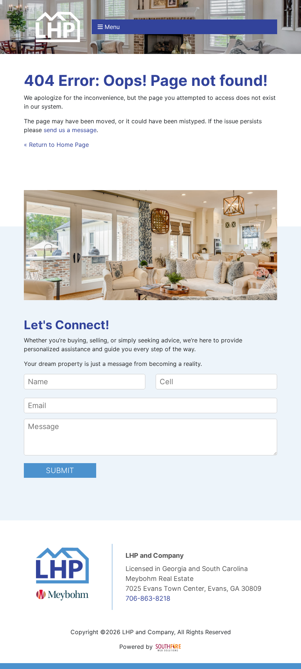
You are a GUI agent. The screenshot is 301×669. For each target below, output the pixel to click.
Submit (60, 470)
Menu (111, 26)
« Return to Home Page (56, 144)
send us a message (70, 130)
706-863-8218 (148, 598)
